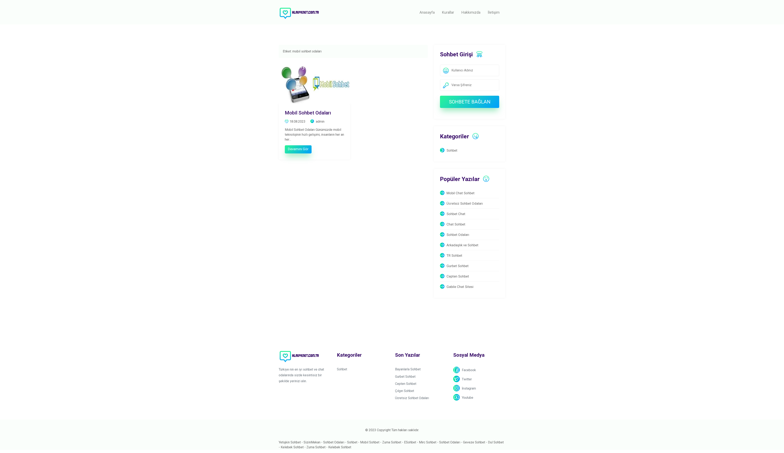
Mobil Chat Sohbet (460, 193)
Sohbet (452, 150)
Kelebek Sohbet (292, 447)
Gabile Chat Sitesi (460, 287)
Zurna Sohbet (391, 442)
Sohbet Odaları (458, 235)
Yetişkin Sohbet (290, 442)
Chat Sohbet (456, 224)
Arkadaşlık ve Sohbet (462, 245)
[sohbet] (299, 12)
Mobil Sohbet (369, 442)
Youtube (467, 398)
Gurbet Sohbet (458, 266)
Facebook (469, 370)
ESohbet (410, 442)
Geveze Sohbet (474, 442)
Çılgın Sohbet (404, 391)
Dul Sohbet (496, 442)
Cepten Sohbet (458, 276)
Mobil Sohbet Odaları (308, 113)
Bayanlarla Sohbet (408, 369)
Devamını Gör (298, 149)
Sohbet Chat (456, 214)
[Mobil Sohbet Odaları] (314, 83)
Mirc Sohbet (427, 442)
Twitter (467, 379)
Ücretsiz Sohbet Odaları (465, 203)
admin (319, 121)
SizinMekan (312, 442)
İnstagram (469, 388)
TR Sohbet (454, 255)
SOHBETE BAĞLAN (469, 102)
